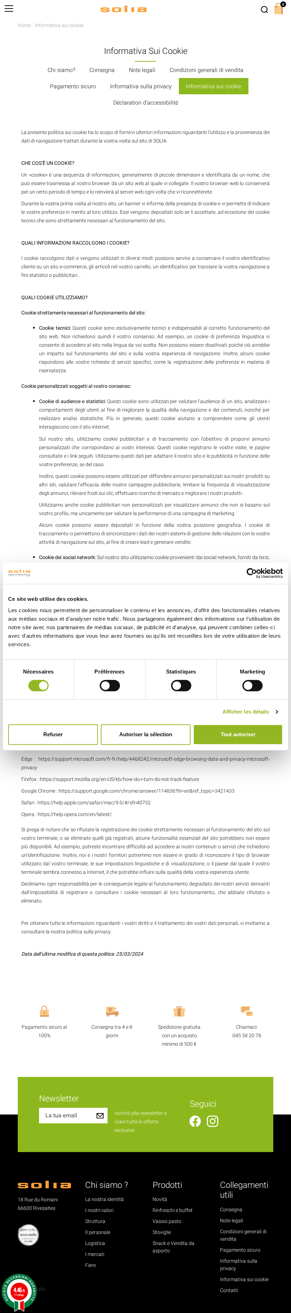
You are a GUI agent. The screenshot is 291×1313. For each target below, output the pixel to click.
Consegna (102, 70)
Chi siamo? (61, 70)
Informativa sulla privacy (141, 86)
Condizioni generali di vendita (206, 70)
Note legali (142, 70)
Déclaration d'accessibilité (145, 103)
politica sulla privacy (88, 931)
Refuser (53, 734)
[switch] (110, 685)
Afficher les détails (246, 712)
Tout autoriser (238, 734)
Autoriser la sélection (145, 734)
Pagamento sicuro (73, 86)
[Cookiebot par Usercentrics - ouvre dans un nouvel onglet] (252, 573)
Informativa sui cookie (213, 86)
